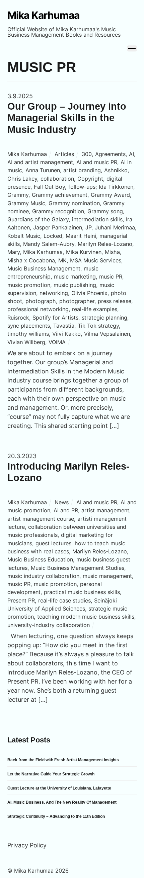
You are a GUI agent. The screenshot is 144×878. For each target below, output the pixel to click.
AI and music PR (96, 162)
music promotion (28, 285)
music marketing (75, 276)
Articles (64, 154)
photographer (76, 301)
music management (107, 576)
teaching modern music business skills (85, 616)
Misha (112, 252)
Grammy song (105, 211)
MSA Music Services (95, 260)
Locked (53, 235)
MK (62, 260)
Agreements (110, 154)
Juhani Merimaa (115, 227)
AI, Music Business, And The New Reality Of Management (62, 802)
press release (114, 301)
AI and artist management (40, 162)
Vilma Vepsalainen (107, 333)
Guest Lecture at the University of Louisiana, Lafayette (59, 788)
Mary (13, 252)
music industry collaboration (43, 576)
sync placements (28, 325)
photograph (40, 301)
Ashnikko (116, 170)
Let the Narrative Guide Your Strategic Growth (50, 774)
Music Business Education (40, 559)
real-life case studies (64, 600)
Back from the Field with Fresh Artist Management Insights (63, 760)
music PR (110, 276)
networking (54, 293)
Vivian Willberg (26, 342)
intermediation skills (97, 219)
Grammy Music (26, 203)
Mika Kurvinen (83, 252)
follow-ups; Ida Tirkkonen (100, 186)
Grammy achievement (59, 194)
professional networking (38, 309)
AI (131, 154)
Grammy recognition (58, 211)
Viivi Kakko (66, 333)
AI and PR (66, 510)
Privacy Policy (27, 845)
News (62, 502)
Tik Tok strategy (98, 325)
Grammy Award (110, 194)
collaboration (57, 178)
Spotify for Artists (55, 317)
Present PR (21, 600)
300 (87, 154)
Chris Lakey (22, 178)
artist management (105, 510)
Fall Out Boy (49, 186)
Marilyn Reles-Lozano (105, 244)
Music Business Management (43, 268)
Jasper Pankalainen (57, 227)
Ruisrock (18, 317)
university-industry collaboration (48, 625)
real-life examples (94, 309)
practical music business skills (82, 592)
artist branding (82, 170)
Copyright (90, 178)
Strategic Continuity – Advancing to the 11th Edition (56, 816)
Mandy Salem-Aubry (48, 244)
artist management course (40, 518)
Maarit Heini (81, 235)
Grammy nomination (74, 203)
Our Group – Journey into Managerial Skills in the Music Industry (66, 118)
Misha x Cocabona (31, 260)
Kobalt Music (23, 235)
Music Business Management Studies (77, 567)
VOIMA (57, 342)
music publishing (75, 285)
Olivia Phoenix (89, 293)
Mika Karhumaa (27, 154)
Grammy (17, 194)
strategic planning (104, 317)
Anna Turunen (42, 170)
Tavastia (63, 325)
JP (88, 227)
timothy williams (28, 333)
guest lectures (53, 543)
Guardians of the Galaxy (38, 219)
